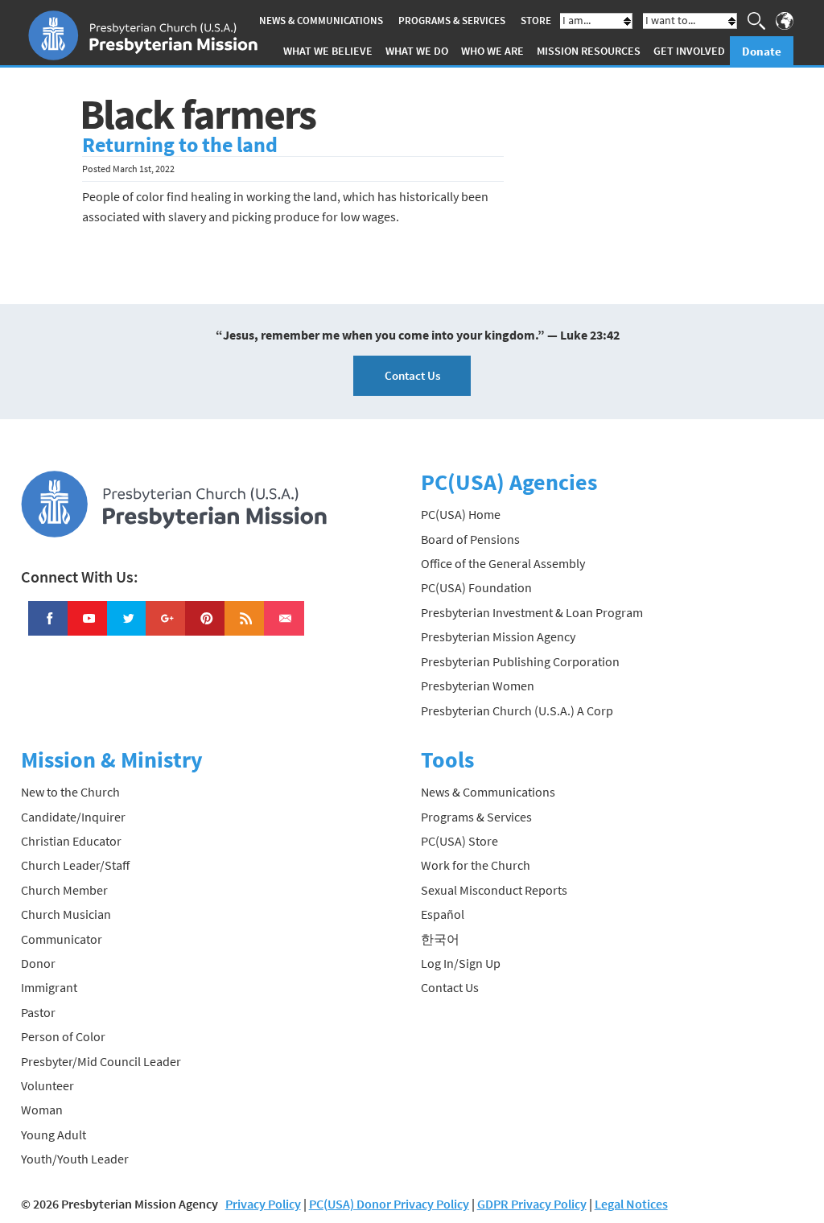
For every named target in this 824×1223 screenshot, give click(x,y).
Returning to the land (180, 145)
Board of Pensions (470, 539)
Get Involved (689, 50)
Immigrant (49, 987)
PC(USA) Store (459, 841)
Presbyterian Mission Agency (498, 636)
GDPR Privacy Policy (532, 1204)
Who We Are (492, 50)
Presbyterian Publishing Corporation (520, 661)
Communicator (61, 939)
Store (536, 20)
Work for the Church (475, 865)
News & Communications (321, 20)
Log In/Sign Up (461, 963)
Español (442, 914)
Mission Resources (589, 50)
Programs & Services (451, 20)
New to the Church (70, 792)
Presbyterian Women (477, 685)
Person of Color (63, 1036)
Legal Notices (631, 1204)
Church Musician (66, 914)
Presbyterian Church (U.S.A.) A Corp (517, 710)
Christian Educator (71, 841)
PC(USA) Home (461, 514)
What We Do (416, 50)
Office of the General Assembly (503, 563)
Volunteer (47, 1085)
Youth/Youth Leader (75, 1159)
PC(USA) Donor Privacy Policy (389, 1204)
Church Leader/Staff (75, 865)
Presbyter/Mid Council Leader (101, 1061)
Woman (42, 1110)
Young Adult (53, 1134)
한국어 (440, 939)
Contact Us (412, 375)
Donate (761, 51)
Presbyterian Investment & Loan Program (532, 612)
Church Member (64, 890)
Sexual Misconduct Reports (494, 890)
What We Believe (328, 50)
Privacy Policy (263, 1204)
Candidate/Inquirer (73, 817)
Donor (38, 963)
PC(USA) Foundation (476, 587)
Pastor (38, 1012)
